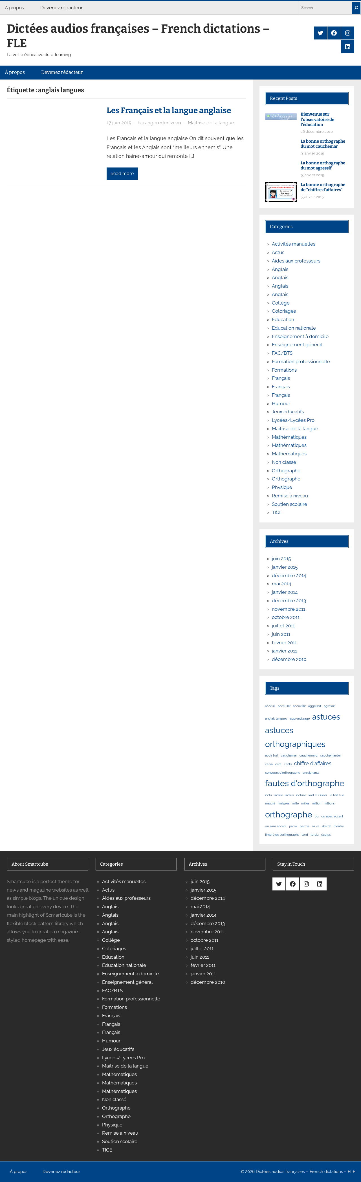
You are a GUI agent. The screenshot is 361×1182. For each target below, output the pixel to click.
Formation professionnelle (301, 361)
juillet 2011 (283, 626)
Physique (282, 487)
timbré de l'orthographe (282, 834)
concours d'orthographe (282, 772)
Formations (284, 370)
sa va (315, 826)
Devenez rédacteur (61, 7)
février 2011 (284, 642)
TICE (277, 512)
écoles (326, 834)
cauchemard (309, 755)
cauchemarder (330, 755)
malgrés (283, 803)
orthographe (288, 814)
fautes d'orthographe (304, 783)
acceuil (270, 706)
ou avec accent (332, 816)
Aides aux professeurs (296, 261)
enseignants (311, 772)
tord (305, 834)
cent (278, 764)
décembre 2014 (289, 575)
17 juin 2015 (119, 122)
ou (317, 816)
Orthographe (286, 470)
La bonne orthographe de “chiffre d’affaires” (323, 187)
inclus (289, 795)
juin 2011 (281, 634)
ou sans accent (276, 826)
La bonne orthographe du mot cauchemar (323, 144)
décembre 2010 (289, 659)
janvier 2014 (285, 592)
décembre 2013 (289, 600)
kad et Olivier (318, 795)
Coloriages (284, 311)
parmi (293, 826)
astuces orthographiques (295, 737)
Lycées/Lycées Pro (293, 420)
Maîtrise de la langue (211, 122)
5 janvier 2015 (312, 197)
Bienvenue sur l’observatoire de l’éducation (317, 119)
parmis (304, 826)
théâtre (339, 826)
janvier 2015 (285, 567)
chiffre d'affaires (312, 763)
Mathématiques (289, 437)
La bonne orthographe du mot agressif (323, 165)
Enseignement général (297, 344)
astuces (326, 716)
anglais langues (276, 718)
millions (329, 803)
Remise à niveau (290, 496)
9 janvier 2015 (312, 153)
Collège (281, 303)
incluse (301, 795)
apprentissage (300, 718)
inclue (278, 795)
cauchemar (289, 755)
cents (288, 764)
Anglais (280, 269)
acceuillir (284, 706)
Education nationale (294, 328)
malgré (270, 803)
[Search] (356, 8)
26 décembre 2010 (317, 131)
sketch (326, 826)
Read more (122, 173)
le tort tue (337, 795)
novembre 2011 (288, 609)
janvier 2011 (284, 651)
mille (295, 803)
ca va (269, 764)
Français (281, 378)
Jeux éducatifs (288, 411)
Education (283, 319)
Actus (278, 252)
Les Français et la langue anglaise (169, 110)
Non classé (284, 462)
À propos (14, 7)
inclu (268, 795)
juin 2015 (281, 558)
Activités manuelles (293, 244)
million (316, 803)
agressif (329, 706)
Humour (281, 403)
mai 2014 (281, 583)
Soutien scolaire (289, 504)
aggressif (314, 706)
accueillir (299, 706)
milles (305, 803)
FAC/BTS (282, 353)
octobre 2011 (286, 617)
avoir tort (271, 755)
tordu (315, 834)
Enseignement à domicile (300, 336)
